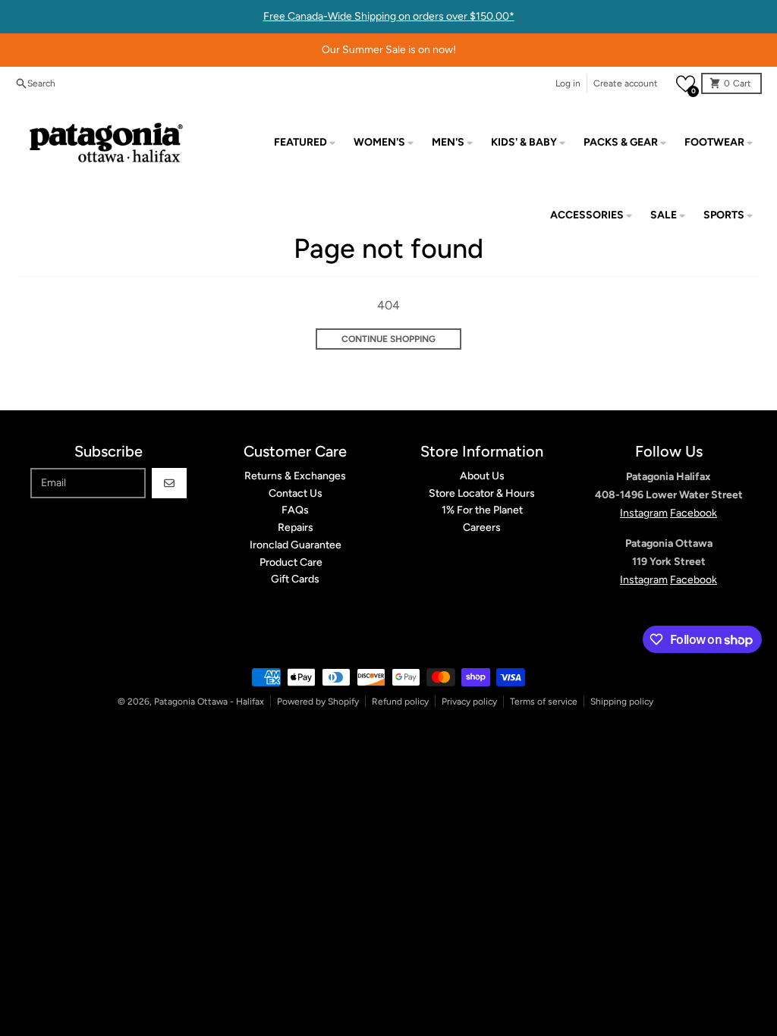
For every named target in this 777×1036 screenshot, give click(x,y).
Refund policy (400, 701)
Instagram (644, 513)
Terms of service (543, 701)
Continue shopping (388, 339)
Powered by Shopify (318, 701)
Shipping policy (621, 701)
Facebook (693, 513)
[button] (685, 83)
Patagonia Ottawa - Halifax (209, 701)
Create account (625, 83)
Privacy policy (469, 701)
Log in (567, 83)
